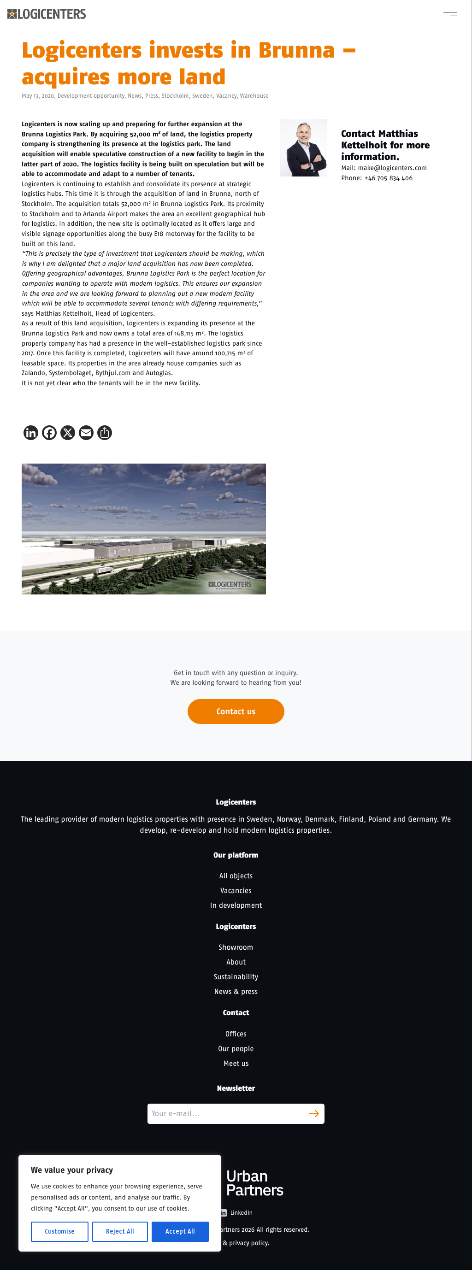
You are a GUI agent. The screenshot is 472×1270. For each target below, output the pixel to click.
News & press (236, 991)
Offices (236, 1033)
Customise (60, 1231)
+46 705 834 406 (388, 178)
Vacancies (236, 890)
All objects (236, 875)
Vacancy (226, 96)
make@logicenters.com (392, 168)
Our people (236, 1048)
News (135, 96)
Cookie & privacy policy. (236, 1243)
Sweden (202, 96)
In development (236, 905)
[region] (119, 1203)
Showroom (236, 947)
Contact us (236, 711)
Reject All (120, 1231)
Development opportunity (91, 96)
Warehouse (254, 96)
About (236, 962)
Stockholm (175, 96)
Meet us (236, 1063)
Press (151, 96)
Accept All (180, 1231)
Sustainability (236, 976)
